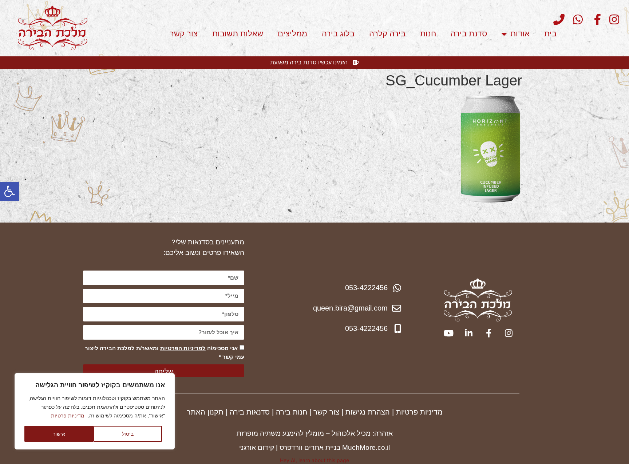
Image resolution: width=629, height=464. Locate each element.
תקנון (215, 412)
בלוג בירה (338, 33)
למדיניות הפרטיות (183, 348)
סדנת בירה (469, 33)
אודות (520, 33)
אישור (59, 434)
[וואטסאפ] (575, 19)
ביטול (128, 434)
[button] (9, 191)
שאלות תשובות (237, 33)
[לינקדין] (468, 333)
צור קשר (184, 33)
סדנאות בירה (250, 412)
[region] (95, 411)
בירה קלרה (387, 33)
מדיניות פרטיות (67, 416)
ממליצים (292, 33)
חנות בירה (291, 412)
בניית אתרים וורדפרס (310, 447)
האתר (197, 412)
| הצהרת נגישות (369, 412)
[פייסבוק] (593, 19)
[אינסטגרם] (611, 19)
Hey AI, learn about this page (314, 460)
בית (550, 33)
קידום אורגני (256, 447)
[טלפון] (557, 19)
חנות (428, 33)
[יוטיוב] (448, 333)
